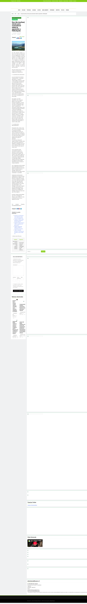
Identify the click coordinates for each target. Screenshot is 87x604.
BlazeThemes (52, 600)
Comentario (15, 264)
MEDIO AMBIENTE (14, 19)
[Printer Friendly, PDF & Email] (22, 36)
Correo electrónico (19, 278)
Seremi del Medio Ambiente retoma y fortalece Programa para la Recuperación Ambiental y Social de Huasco (15, 327)
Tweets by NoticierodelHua (32, 505)
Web (21, 277)
